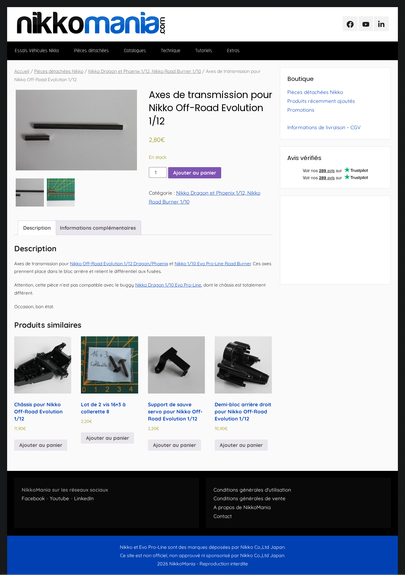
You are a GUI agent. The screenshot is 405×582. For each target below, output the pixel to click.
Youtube (59, 498)
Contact (222, 516)
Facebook (33, 498)
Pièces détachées (91, 50)
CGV (355, 127)
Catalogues (135, 50)
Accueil (21, 71)
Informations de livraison (316, 127)
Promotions (300, 110)
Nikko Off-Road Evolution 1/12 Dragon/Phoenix (119, 263)
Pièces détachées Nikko (58, 71)
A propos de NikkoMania (242, 507)
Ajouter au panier (194, 173)
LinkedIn (84, 498)
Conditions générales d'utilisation (252, 490)
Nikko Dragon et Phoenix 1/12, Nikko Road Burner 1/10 (144, 71)
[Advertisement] (335, 240)
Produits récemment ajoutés (321, 101)
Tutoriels (203, 50)
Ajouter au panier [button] (40, 445)
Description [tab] (37, 228)
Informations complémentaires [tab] (98, 228)
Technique (170, 50)
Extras (233, 50)
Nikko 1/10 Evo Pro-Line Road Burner (213, 263)
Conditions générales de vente (249, 498)
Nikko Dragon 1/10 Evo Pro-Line (168, 285)
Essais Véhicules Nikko (37, 50)
